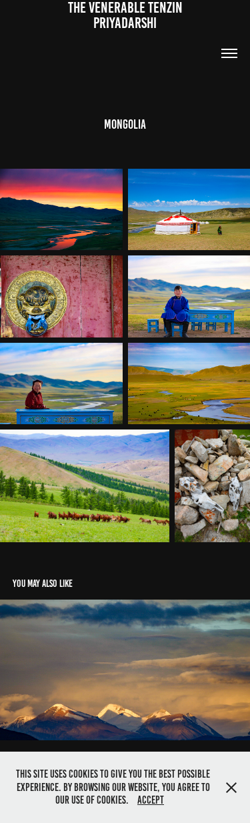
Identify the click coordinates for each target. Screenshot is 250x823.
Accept (150, 800)
